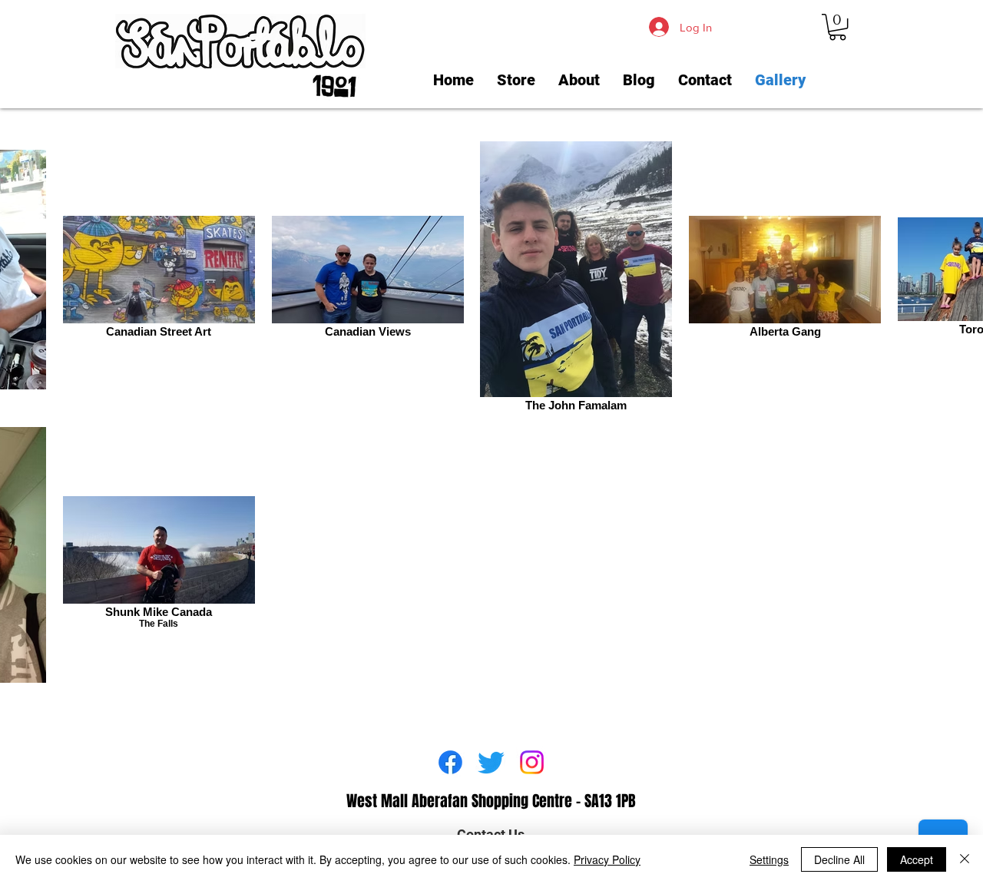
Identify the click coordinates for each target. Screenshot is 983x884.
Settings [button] (769, 859)
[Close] (964, 859)
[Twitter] (491, 762)
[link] (837, 27)
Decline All (839, 859)
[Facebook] (450, 762)
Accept (916, 859)
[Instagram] (532, 762)
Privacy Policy (607, 859)
